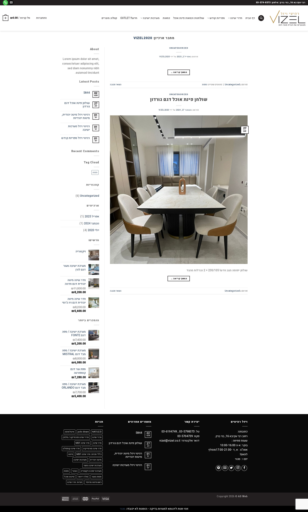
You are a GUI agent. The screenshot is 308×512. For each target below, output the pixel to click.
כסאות (166, 18)
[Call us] (5, 2)
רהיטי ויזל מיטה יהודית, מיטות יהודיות (76, 116)
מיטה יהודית (96, 459)
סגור (122, 509)
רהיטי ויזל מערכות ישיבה (79, 128)
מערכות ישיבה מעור (92, 465)
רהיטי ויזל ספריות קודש (75, 138)
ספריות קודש (217, 18)
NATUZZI (97, 431)
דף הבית (250, 18)
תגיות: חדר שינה (74, 482)
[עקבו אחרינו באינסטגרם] (238, 468)
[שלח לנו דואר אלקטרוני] (11, 2)
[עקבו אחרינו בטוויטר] (231, 468)
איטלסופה (69, 431)
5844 (86, 93)
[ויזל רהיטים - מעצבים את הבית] (287, 18)
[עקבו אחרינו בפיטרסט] (219, 468)
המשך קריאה (179, 72)
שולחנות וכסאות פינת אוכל (188, 18)
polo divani (83, 431)
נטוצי (74, 471)
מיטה (70, 454)
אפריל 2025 (92, 216)
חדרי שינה (236, 18)
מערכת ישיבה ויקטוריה (91, 471)
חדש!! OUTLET (128, 18)
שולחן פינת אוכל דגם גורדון (178, 99)
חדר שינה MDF (82, 443)
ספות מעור (97, 476)
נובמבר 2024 (91, 223)
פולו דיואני (83, 476)
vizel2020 (143, 38)
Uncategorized (178, 48)
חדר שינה (97, 443)
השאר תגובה (115, 84)
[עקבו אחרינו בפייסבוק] (244, 468)
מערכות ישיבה (151, 18)
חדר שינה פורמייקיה (92, 448)
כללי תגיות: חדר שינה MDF (89, 454)
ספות (204, 84)
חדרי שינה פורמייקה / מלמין (76, 437)
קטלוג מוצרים (109, 18)
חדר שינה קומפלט (71, 448)
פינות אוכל (69, 476)
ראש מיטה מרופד (94, 482)
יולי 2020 (93, 230)
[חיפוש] (261, 18)
